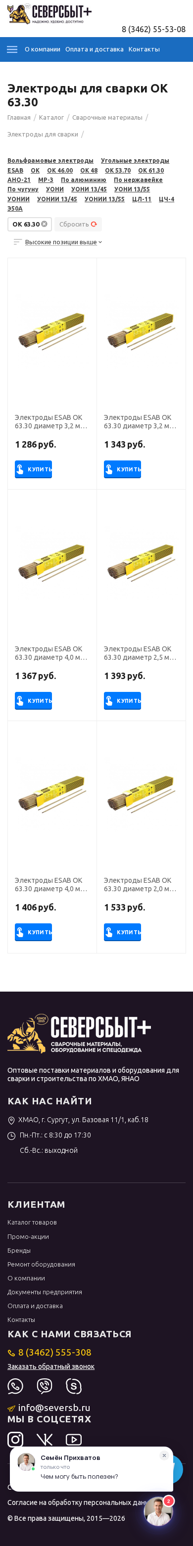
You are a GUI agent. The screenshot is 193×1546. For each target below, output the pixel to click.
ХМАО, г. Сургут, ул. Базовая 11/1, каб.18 (83, 1120)
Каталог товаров (32, 1222)
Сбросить (74, 224)
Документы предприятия (44, 1291)
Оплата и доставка (94, 48)
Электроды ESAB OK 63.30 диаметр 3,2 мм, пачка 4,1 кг (51, 421)
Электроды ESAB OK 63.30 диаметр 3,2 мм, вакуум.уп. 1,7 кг (140, 421)
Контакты (144, 48)
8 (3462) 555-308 (55, 1352)
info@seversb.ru (54, 1407)
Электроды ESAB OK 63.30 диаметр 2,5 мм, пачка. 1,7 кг (140, 653)
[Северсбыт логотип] (49, 12)
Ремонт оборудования (41, 1264)
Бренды (19, 1250)
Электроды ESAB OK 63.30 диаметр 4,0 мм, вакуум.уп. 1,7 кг (51, 884)
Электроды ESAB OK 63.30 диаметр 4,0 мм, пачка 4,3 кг (51, 653)
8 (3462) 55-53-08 (154, 29)
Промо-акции (28, 1236)
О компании (42, 48)
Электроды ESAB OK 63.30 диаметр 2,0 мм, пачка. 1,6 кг (140, 884)
